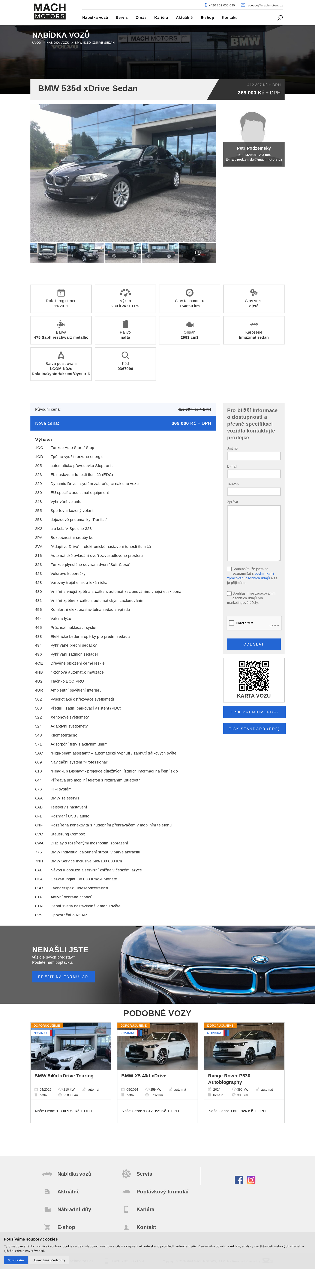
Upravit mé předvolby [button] (49, 1260)
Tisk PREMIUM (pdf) (254, 712)
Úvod (36, 42)
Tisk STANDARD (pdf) (254, 729)
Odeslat (253, 644)
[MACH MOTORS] (49, 11)
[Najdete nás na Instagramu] (251, 1183)
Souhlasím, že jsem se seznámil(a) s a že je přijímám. (252, 576)
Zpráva (232, 502)
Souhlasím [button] (16, 1260)
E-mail (232, 466)
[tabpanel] (157, 59)
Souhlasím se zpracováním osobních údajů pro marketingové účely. (251, 597)
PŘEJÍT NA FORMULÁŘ (63, 977)
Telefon (233, 484)
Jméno (232, 448)
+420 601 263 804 (257, 155)
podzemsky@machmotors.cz (259, 159)
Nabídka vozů (57, 42)
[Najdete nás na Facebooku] (239, 1183)
